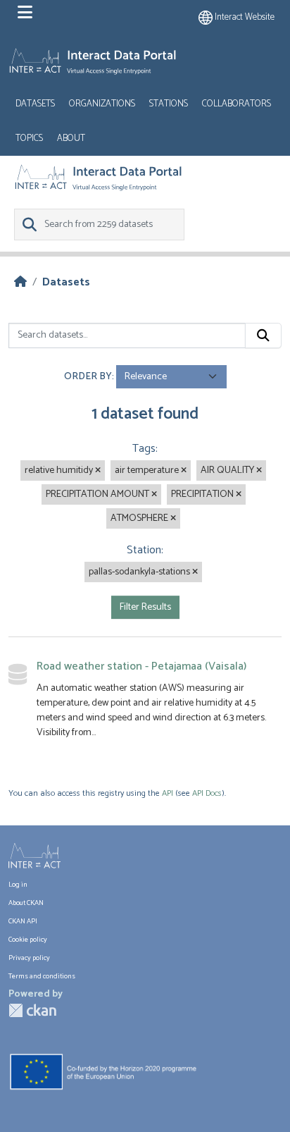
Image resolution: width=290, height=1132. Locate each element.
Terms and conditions (41, 976)
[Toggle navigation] (25, 12)
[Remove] (98, 471)
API (167, 793)
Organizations (102, 104)
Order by (88, 377)
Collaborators (236, 104)
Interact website (244, 17)
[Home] (20, 282)
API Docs (207, 793)
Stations (168, 104)
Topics (29, 138)
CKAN (32, 1010)
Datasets (35, 104)
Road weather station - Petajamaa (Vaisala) (141, 666)
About (71, 138)
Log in (17, 884)
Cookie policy (27, 939)
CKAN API (22, 921)
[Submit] (263, 335)
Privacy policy (29, 958)
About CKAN (26, 903)
